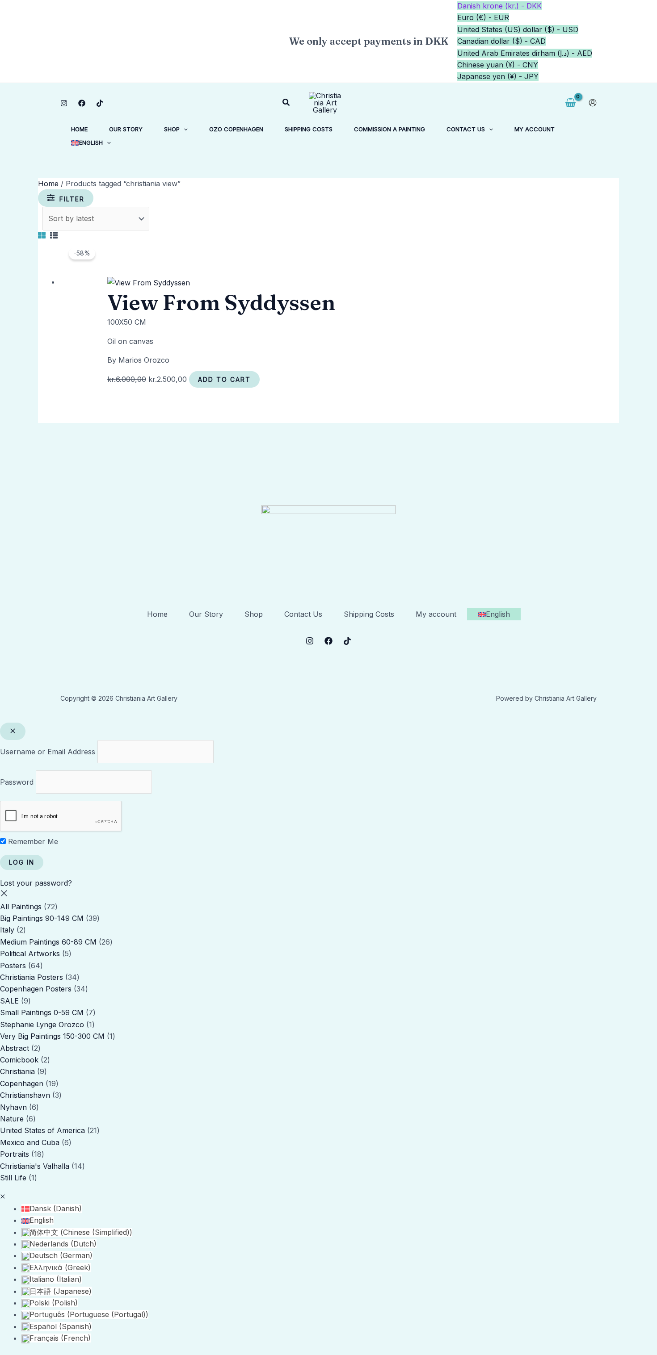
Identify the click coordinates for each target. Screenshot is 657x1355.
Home (48, 183)
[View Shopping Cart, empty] (570, 103)
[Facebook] (81, 103)
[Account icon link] (593, 103)
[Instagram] (63, 103)
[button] (286, 102)
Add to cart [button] (224, 379)
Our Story (206, 614)
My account (436, 614)
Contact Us (303, 614)
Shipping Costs (369, 614)
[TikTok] (99, 103)
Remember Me (32, 841)
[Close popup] (12, 731)
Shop (253, 614)
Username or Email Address (47, 751)
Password (17, 782)
